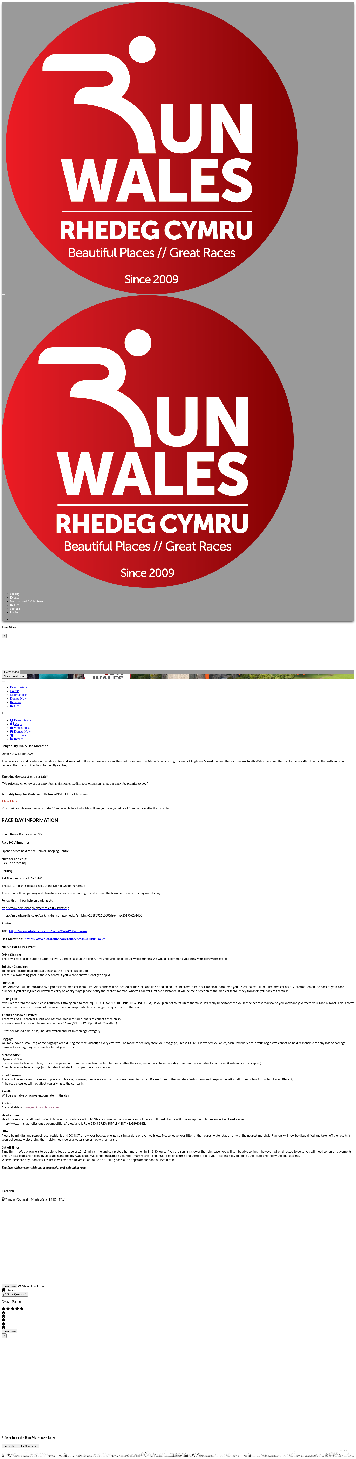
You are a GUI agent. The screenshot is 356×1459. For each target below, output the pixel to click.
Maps (18, 724)
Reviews (15, 702)
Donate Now (18, 698)
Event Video (11, 672)
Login (14, 612)
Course (14, 691)
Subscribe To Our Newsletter (20, 1446)
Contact (15, 608)
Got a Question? (16, 1294)
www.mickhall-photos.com (41, 1107)
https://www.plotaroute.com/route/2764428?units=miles (65, 939)
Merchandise (18, 694)
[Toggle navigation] (3, 294)
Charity (15, 594)
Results (14, 605)
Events (14, 597)
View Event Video (14, 676)
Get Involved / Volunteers (26, 601)
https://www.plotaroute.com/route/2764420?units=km (48, 931)
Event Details (18, 687)
